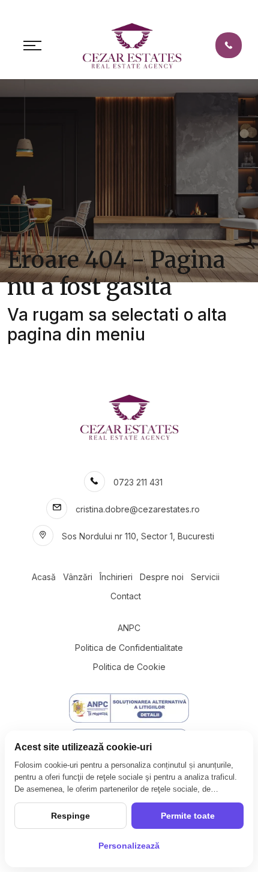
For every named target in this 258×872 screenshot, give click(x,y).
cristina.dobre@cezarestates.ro (138, 509)
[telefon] (228, 45)
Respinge (70, 815)
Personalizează (129, 845)
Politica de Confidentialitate (129, 647)
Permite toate (188, 815)
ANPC (129, 628)
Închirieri (116, 577)
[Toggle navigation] (32, 45)
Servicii (205, 577)
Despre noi (162, 577)
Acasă (44, 577)
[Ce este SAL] (129, 708)
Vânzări (77, 577)
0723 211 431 (138, 482)
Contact (125, 596)
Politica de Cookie (129, 667)
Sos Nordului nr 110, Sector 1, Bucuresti (138, 536)
